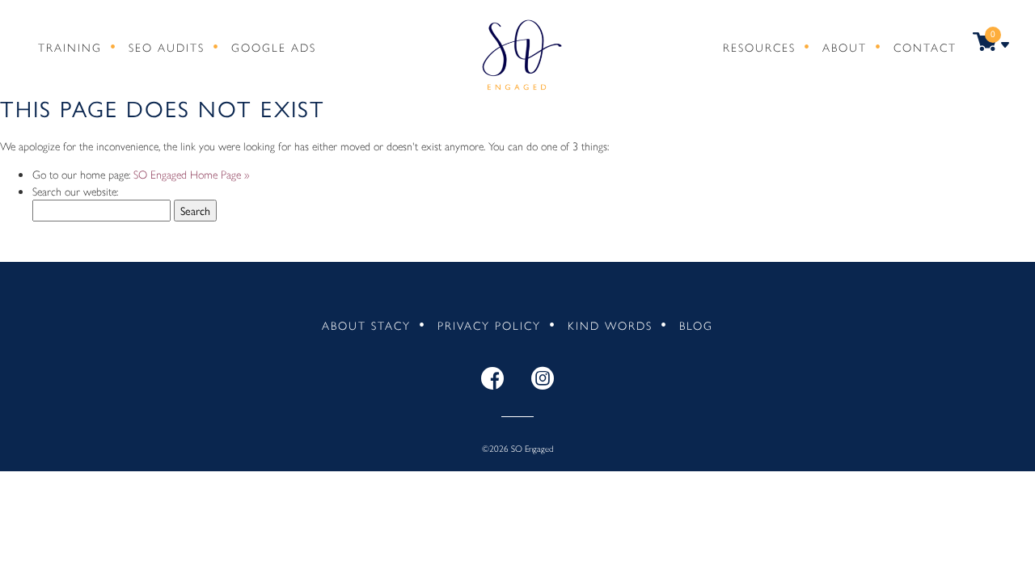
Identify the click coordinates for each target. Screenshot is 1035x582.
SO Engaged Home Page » (191, 174)
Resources (759, 47)
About (844, 47)
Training (70, 47)
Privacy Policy (489, 325)
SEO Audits (167, 47)
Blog (696, 325)
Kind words (610, 325)
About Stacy (366, 325)
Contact (925, 47)
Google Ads (273, 47)
